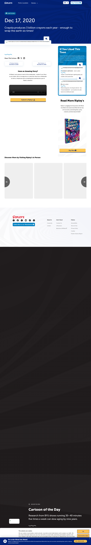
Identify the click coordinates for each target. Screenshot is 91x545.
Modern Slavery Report (76, 233)
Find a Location (23, 3)
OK (83, 531)
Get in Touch (59, 219)
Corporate (49, 223)
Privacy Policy (74, 228)
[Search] (84, 3)
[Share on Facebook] (18, 58)
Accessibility (74, 223)
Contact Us (59, 223)
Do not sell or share (83, 535)
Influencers (59, 225)
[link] (76, 2)
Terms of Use (74, 225)
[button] (66, 2)
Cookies (73, 231)
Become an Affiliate (61, 228)
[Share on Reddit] (24, 58)
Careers (49, 225)
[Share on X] (21, 58)
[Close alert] (89, 539)
